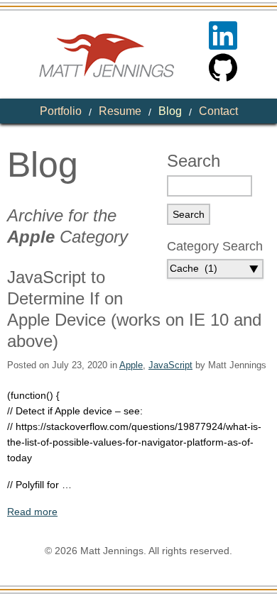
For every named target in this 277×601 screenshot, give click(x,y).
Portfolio (61, 111)
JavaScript (170, 365)
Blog (170, 111)
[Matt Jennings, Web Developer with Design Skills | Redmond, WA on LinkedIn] (223, 35)
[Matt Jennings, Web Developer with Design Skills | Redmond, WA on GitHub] (223, 67)
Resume (120, 111)
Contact (218, 111)
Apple (131, 365)
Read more (32, 511)
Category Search (215, 246)
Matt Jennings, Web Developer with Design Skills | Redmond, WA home (106, 55)
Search (193, 160)
